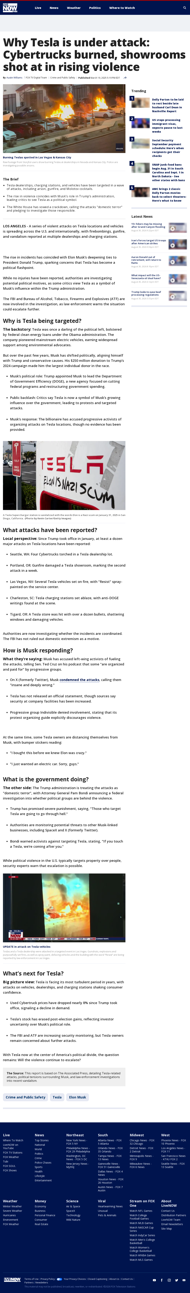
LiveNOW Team (170, 1219)
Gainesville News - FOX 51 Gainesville (109, 1165)
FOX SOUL (9, 1166)
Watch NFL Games (141, 1211)
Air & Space (73, 1206)
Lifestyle (40, 1176)
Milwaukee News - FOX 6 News (141, 1165)
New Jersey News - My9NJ (77, 1165)
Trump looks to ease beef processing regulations (146, 293)
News (39, 1135)
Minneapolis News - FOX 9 (141, 1157)
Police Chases (43, 1162)
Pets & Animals (107, 1215)
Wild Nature (73, 1219)
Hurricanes (9, 1215)
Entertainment (43, 1180)
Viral (102, 1201)
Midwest (137, 1135)
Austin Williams (14, 77)
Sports (38, 1167)
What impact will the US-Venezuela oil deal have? (146, 277)
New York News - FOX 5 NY (76, 1142)
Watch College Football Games (139, 1216)
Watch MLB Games (141, 1223)
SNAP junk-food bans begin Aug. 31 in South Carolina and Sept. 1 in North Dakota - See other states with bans (168, 172)
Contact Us (168, 1211)
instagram (169, 1280)
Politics (39, 1153)
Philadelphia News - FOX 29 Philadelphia (78, 1149)
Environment (10, 1219)
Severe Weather (12, 1211)
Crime (38, 1158)
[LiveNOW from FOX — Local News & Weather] (15, 7)
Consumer (41, 1219)
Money (40, 1201)
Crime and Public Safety (62, 77)
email (184, 1280)
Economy (40, 1206)
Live (6, 1135)
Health (38, 1171)
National (40, 1144)
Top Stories (42, 1140)
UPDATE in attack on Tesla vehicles (26, 946)
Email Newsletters (172, 1224)
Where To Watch (13, 1140)
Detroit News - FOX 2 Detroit (141, 1149)
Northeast (75, 1135)
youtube (154, 1280)
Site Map (166, 1228)
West (165, 1135)
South (103, 1135)
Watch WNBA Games (142, 1255)
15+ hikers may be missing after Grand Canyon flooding (148, 225)
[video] (177, 228)
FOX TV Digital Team (36, 77)
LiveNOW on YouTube (10, 1146)
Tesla (57, 1097)
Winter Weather (12, 1206)
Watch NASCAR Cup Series (142, 1229)
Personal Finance (45, 1215)
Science (72, 1201)
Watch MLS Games (141, 1259)
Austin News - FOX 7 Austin (110, 1188)
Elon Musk (77, 1097)
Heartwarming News (110, 1206)
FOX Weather (11, 1157)
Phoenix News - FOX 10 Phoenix (173, 1142)
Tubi (5, 1161)
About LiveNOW (169, 1203)
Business (40, 1211)
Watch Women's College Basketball (141, 1249)
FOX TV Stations (12, 1152)
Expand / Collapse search (185, 7)
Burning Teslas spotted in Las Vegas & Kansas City (37, 157)
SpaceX (70, 1211)
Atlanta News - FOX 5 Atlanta (110, 1142)
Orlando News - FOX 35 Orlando (110, 1149)
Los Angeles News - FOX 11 (173, 1149)
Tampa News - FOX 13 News (110, 1157)
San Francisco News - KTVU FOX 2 (173, 1157)
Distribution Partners (173, 1215)
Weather (10, 1201)
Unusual (103, 1211)
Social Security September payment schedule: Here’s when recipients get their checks (168, 148)
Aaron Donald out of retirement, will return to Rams (146, 259)
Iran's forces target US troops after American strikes (148, 242)
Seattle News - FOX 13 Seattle (173, 1165)
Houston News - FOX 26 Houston (110, 1180)
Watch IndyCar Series (142, 1235)
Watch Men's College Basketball (142, 1241)
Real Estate (41, 1224)
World (38, 1149)
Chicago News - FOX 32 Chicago (142, 1142)
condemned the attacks (79, 679)
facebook (162, 1280)
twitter (177, 1280)
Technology (73, 1215)
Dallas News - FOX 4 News (110, 1173)
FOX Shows (10, 1170)
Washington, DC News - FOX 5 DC (76, 1157)
